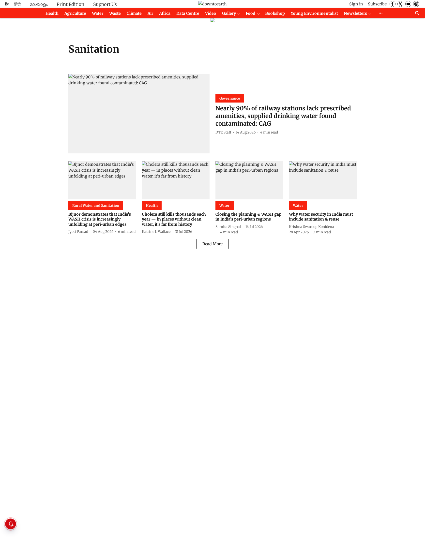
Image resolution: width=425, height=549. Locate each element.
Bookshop (275, 13)
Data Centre (187, 13)
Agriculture (75, 13)
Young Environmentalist (314, 13)
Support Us (105, 4)
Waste (115, 13)
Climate (134, 13)
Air (150, 13)
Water (97, 13)
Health (52, 13)
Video (210, 13)
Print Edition (70, 4)
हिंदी (17, 4)
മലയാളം (39, 4)
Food (250, 13)
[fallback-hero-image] (139, 113)
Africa (164, 13)
